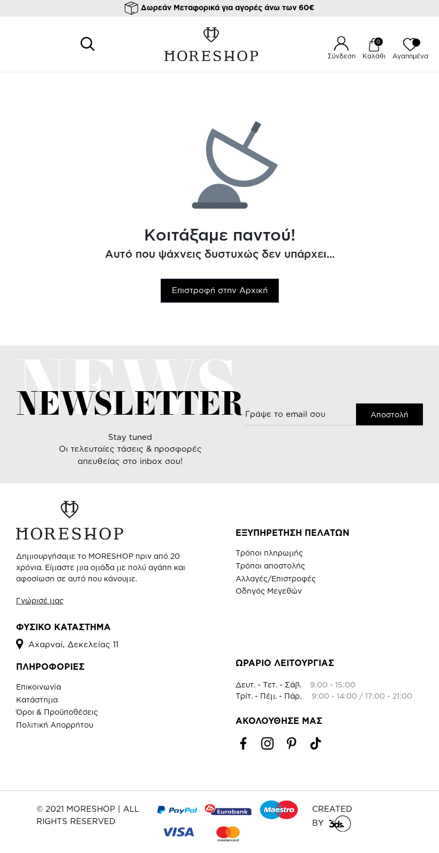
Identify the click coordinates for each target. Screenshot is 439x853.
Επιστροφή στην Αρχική (220, 290)
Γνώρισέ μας (40, 600)
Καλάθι (373, 56)
